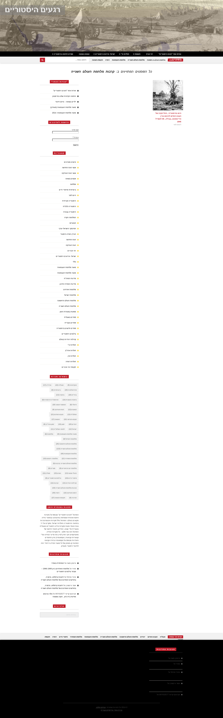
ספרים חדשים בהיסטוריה (63, 54)
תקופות (137, 54)
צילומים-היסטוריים (53, 478)
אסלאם (73, 184)
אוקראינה (72, 385)
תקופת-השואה (97, 60)
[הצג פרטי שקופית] (111, 25)
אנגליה (59, 385)
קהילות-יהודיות (70, 483)
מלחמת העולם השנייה (67, 306)
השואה (56, 419)
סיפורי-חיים (71, 478)
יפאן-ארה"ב (48, 424)
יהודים (73, 424)
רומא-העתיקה (70, 493)
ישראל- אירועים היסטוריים (105, 54)
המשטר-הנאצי (59, 405)
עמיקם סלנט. (101, 707)
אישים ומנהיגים (70, 162)
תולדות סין (72, 356)
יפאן (61, 424)
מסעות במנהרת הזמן (68, 312)
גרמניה (60, 395)
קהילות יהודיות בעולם (160, 59)
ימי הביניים (71, 251)
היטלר (73, 405)
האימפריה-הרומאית (50, 400)
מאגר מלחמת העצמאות (66, 267)
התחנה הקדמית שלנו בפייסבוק (64, 96)
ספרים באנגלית (70, 317)
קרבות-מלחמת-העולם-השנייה (64, 488)
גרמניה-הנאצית (70, 400)
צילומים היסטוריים (69, 334)
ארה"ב (47, 385)
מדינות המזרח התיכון (68, 284)
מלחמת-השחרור (69, 458)
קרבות (54, 483)
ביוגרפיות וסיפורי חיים (67, 190)
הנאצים (72, 409)
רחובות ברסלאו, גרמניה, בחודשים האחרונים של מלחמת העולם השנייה (164, 675)
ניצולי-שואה (71, 473)
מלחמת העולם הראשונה (66, 301)
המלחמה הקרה (70, 217)
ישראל (73, 429)
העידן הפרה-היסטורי (68, 234)
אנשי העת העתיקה (69, 173)
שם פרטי (75, 130)
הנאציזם (73, 223)
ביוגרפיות (56, 390)
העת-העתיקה (58, 409)
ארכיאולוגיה (71, 390)
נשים (57, 473)
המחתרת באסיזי (57, 563)
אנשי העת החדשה (69, 168)
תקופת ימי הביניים (69, 367)
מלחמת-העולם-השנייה (136, 60)
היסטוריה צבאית (69, 212)
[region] (111, 25)
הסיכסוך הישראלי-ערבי (67, 228)
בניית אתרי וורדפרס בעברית (111, 710)
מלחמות (49, 434)
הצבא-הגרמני (70, 419)
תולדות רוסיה (71, 361)
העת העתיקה (71, 245)
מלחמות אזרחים (69, 289)
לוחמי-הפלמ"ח (58, 429)
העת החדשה (71, 240)
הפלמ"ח (72, 414)
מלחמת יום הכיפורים (68, 468)
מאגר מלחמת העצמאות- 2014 (64, 113)
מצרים (51, 468)
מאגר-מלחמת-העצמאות (67, 434)
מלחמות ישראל (70, 295)
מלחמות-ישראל (70, 439)
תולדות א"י (125, 54)
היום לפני (72, 195)
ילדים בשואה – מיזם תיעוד (65, 102)
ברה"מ (73, 395)
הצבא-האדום (57, 414)
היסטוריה (177, 59)
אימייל (76, 137)
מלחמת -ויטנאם (50, 458)
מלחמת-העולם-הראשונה (66, 444)
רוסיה (107, 60)
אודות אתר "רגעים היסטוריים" (170, 54)
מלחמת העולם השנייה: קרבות (65, 463)
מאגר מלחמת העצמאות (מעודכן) (63, 107)
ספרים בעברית (70, 323)
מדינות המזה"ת (70, 278)
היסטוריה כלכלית (69, 206)
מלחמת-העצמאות (118, 60)
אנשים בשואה (84, 54)
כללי (74, 262)
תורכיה (73, 498)
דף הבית (149, 54)
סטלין (46, 473)
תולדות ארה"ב (70, 350)
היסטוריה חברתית (69, 201)
